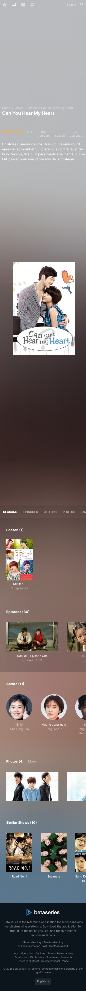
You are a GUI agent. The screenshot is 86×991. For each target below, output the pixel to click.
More (32, 761)
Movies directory (54, 942)
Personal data (65, 953)
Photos (69, 512)
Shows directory (32, 942)
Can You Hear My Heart (57, 108)
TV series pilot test (28, 960)
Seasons (10, 512)
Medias (39, 957)
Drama (32, 108)
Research (66, 957)
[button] (19, 717)
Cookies (40, 953)
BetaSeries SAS (23, 957)
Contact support (58, 945)
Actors (50, 512)
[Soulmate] (54, 852)
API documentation (29, 945)
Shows (18, 108)
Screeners (52, 957)
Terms (51, 953)
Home (6, 108)
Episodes (30, 512)
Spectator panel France (55, 960)
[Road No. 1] (19, 852)
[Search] (82, 4)
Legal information (23, 953)
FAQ (44, 945)
